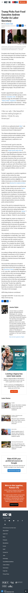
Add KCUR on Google (14, 470)
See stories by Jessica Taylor (16, 337)
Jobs (4, 555)
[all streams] (26, 591)
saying (23, 211)
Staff (4, 549)
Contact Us (5, 552)
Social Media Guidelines (8, 561)
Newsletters (5, 543)
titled (20, 126)
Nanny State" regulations (9, 100)
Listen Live (5, 533)
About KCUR (5, 530)
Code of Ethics (6, 564)
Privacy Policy (6, 574)
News (4, 536)
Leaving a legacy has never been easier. (14, 375)
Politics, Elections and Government (16, 416)
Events (4, 546)
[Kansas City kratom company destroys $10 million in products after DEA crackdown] (6, 405)
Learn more (14, 391)
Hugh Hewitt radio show (15, 150)
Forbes (23, 188)
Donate (23, 2)
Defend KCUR (14, 504)
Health (13, 402)
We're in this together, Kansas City (14, 486)
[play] (2, 591)
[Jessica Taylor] (4, 309)
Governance (5, 567)
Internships (5, 558)
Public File (5, 571)
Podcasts (5, 540)
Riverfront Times (8, 269)
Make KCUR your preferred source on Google (14, 461)
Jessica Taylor (9, 24)
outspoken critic (11, 97)
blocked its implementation (17, 183)
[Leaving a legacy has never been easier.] (14, 358)
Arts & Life (13, 429)
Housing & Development (17, 441)
